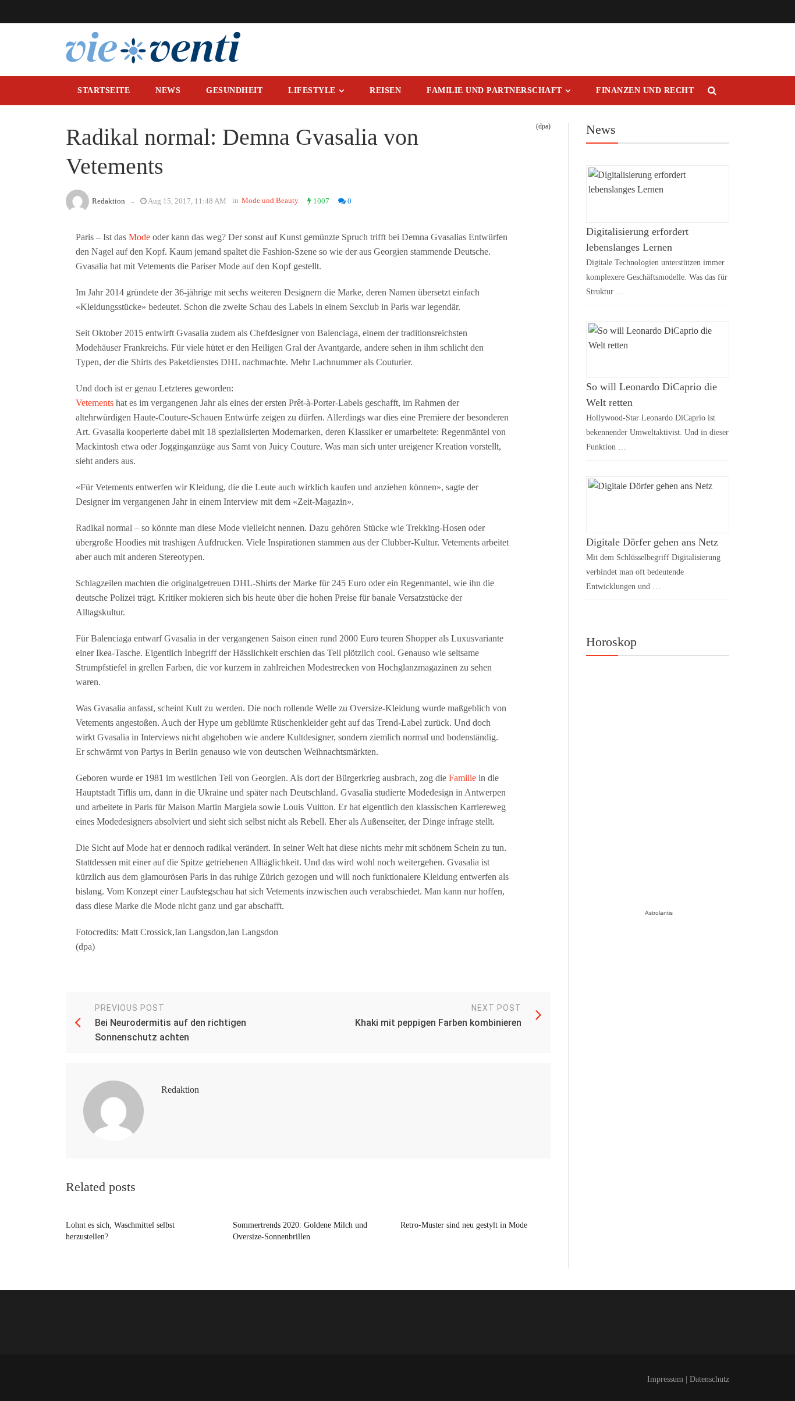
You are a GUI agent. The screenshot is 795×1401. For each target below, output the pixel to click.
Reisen (385, 90)
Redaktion (108, 201)
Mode (139, 237)
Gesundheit (234, 90)
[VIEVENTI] (153, 47)
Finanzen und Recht (645, 90)
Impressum (665, 1379)
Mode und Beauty (270, 200)
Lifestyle (312, 90)
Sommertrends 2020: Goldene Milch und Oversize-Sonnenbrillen (300, 1231)
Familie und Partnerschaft (494, 90)
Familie (462, 778)
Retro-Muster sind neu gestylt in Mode (463, 1225)
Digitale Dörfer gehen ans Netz (652, 542)
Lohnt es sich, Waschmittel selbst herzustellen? (120, 1231)
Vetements (94, 403)
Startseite (103, 90)
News (167, 90)
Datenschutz (709, 1379)
